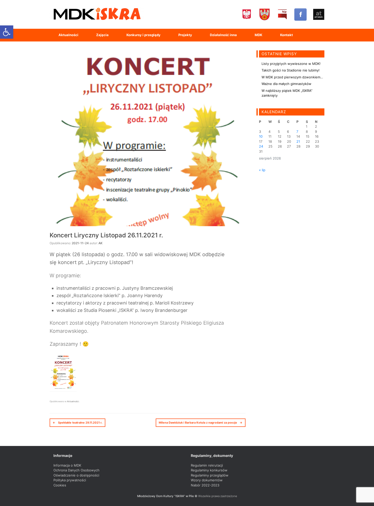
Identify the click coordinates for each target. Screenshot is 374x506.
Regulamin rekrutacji (207, 465)
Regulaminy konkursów (209, 470)
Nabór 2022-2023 (205, 485)
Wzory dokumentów (207, 480)
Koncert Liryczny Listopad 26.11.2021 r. (106, 235)
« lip (262, 170)
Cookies (59, 485)
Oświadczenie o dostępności (76, 475)
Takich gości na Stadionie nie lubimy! (291, 70)
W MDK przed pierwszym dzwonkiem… (292, 77)
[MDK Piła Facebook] (300, 14)
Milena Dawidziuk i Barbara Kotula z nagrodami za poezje (200, 422)
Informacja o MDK (67, 465)
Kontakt (286, 35)
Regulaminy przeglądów (209, 475)
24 (261, 146)
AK (100, 243)
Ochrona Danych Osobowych (76, 470)
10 (261, 136)
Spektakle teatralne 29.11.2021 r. (77, 422)
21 (298, 141)
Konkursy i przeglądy (143, 35)
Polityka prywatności (69, 480)
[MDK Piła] (97, 14)
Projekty (185, 35)
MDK (258, 35)
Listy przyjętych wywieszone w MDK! (291, 64)
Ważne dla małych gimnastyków (286, 84)
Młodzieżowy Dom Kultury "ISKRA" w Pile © (167, 496)
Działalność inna (223, 35)
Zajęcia (102, 35)
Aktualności (68, 35)
